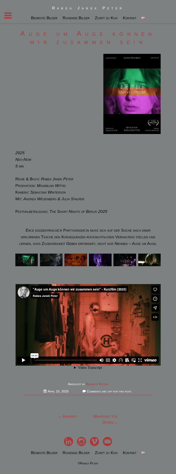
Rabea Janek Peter (88, 8)
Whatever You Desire (105, 419)
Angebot (70, 416)
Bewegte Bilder (44, 18)
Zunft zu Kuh (106, 18)
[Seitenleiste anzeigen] (8, 15)
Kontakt (129, 18)
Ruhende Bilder (76, 18)
